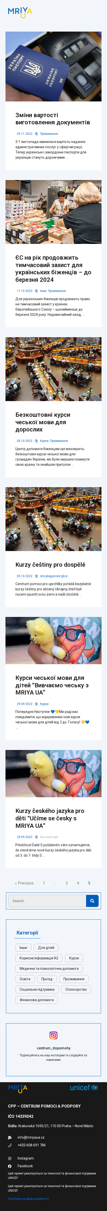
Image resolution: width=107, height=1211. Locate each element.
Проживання (49, 134)
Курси (44, 441)
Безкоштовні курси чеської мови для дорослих (42, 422)
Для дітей (46, 947)
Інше (43, 291)
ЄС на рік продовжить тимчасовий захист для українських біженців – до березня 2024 (53, 268)
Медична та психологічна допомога (49, 968)
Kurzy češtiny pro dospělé (50, 564)
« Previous (24, 883)
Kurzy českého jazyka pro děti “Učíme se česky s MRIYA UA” (49, 818)
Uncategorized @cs (54, 576)
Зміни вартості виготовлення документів (52, 119)
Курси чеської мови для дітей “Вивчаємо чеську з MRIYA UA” (52, 685)
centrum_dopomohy (53, 1048)
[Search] (92, 901)
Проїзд (47, 979)
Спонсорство (76, 989)
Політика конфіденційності (28, 1199)
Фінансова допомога (37, 1000)
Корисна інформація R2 (39, 958)
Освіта (25, 979)
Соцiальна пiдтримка (37, 989)
